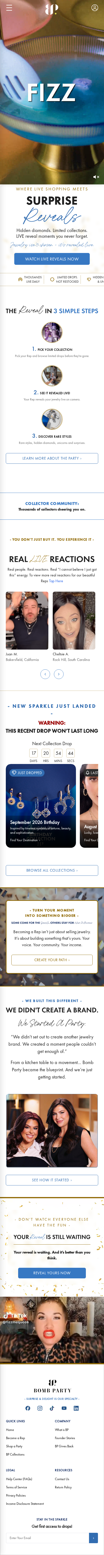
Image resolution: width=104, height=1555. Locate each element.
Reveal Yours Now (52, 1272)
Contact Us (62, 1479)
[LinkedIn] (76, 1408)
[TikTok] (52, 1408)
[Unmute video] (96, 177)
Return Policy (63, 1487)
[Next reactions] (59, 674)
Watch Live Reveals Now (52, 259)
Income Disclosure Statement (25, 1503)
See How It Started (52, 1180)
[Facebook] (27, 1408)
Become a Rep (15, 1438)
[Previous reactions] (45, 674)
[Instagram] (39, 1408)
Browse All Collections (52, 870)
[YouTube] (64, 1408)
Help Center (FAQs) (19, 1479)
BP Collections (15, 1454)
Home (10, 1430)
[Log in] (94, 7)
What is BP (61, 1430)
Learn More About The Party (52, 458)
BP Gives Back (64, 1446)
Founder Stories (65, 1438)
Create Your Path (52, 959)
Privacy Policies (16, 1495)
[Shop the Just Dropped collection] (41, 806)
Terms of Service (16, 1487)
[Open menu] (9, 7)
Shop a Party (14, 1446)
